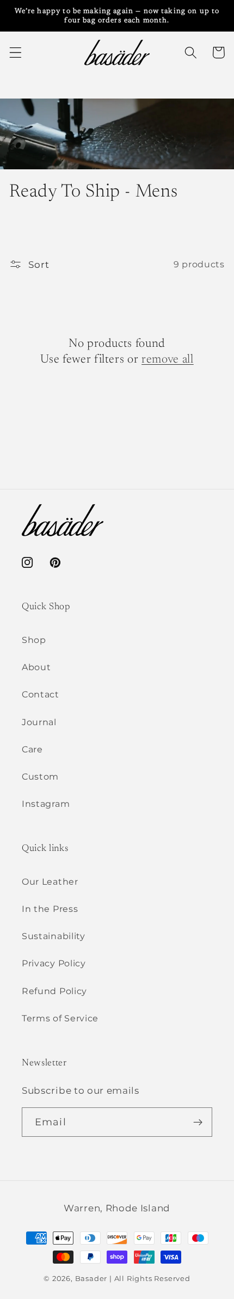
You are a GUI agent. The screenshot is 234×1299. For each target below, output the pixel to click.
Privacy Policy (54, 963)
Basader (91, 1279)
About (36, 666)
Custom (40, 776)
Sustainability (53, 935)
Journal (39, 721)
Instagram (46, 803)
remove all (167, 360)
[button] (15, 52)
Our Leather (50, 881)
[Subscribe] (198, 1122)
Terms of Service (60, 1018)
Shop (34, 639)
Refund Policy (54, 990)
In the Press (50, 908)
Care (32, 749)
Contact (40, 694)
